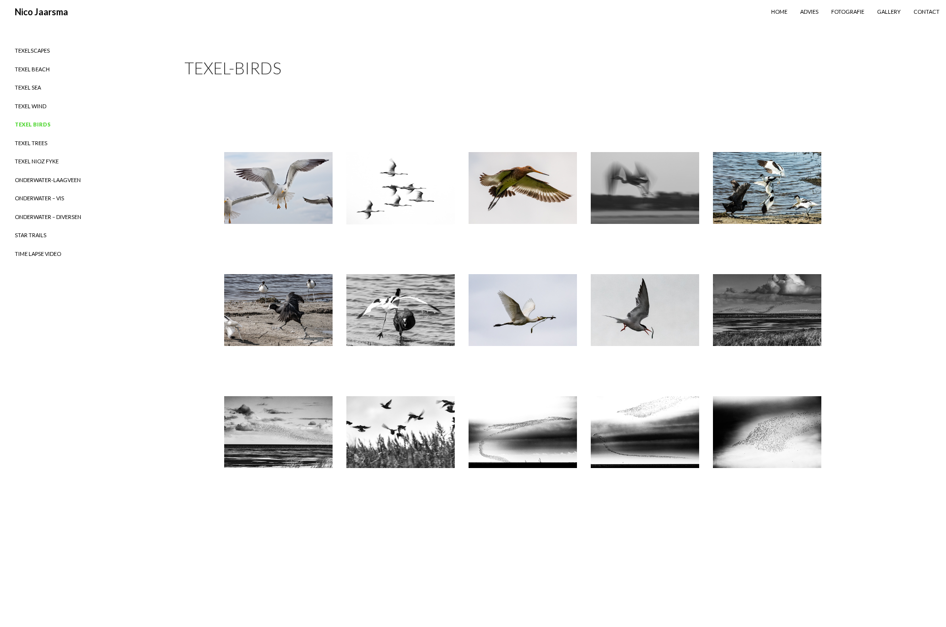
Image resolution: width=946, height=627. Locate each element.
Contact (926, 11)
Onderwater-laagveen (48, 180)
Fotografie (847, 11)
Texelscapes (32, 50)
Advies (809, 11)
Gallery (889, 11)
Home (779, 11)
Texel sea (28, 87)
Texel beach (32, 69)
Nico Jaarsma (41, 11)
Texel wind (30, 106)
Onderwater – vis (39, 198)
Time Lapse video (38, 254)
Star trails (30, 235)
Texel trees (31, 143)
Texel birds (33, 124)
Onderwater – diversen (48, 217)
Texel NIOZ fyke (37, 161)
